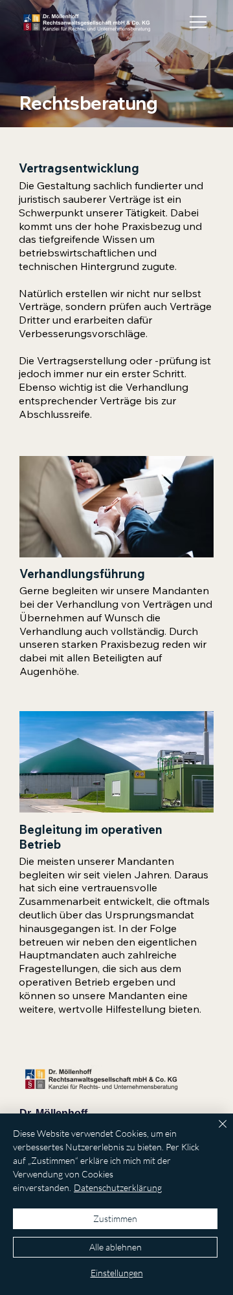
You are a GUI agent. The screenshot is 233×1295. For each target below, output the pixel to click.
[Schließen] (214, 1131)
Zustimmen (115, 1218)
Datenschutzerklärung (118, 1187)
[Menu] (199, 22)
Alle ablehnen (115, 1246)
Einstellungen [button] (117, 1272)
